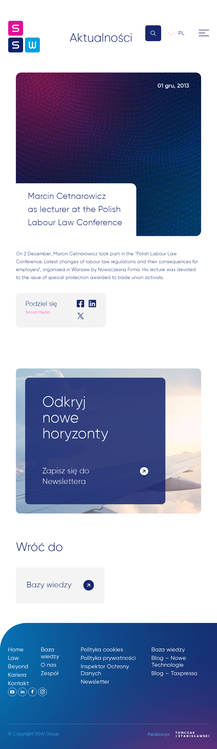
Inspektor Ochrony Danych (105, 669)
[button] (185, 33)
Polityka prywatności (108, 658)
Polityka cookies (102, 649)
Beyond (18, 666)
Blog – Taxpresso (174, 673)
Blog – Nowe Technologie (168, 661)
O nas (48, 664)
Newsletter (95, 681)
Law (13, 658)
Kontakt (18, 683)
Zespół (49, 673)
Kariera (17, 674)
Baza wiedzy (50, 653)
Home (16, 649)
